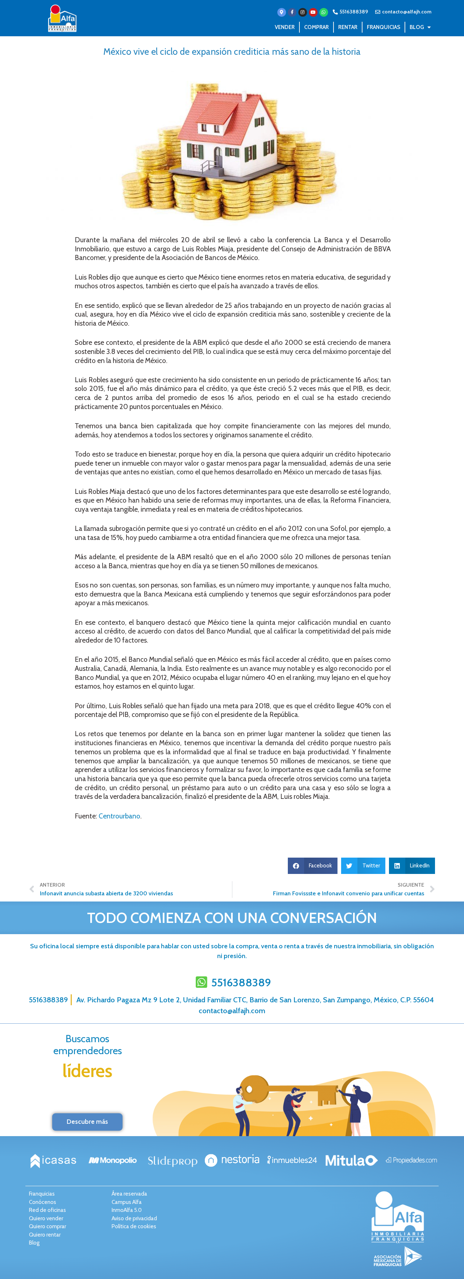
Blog (417, 27)
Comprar (316, 27)
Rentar (347, 27)
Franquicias (383, 27)
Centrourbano (119, 816)
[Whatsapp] (323, 12)
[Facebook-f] (292, 12)
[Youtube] (313, 12)
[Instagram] (302, 12)
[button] (313, 866)
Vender (285, 27)
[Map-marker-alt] (281, 12)
